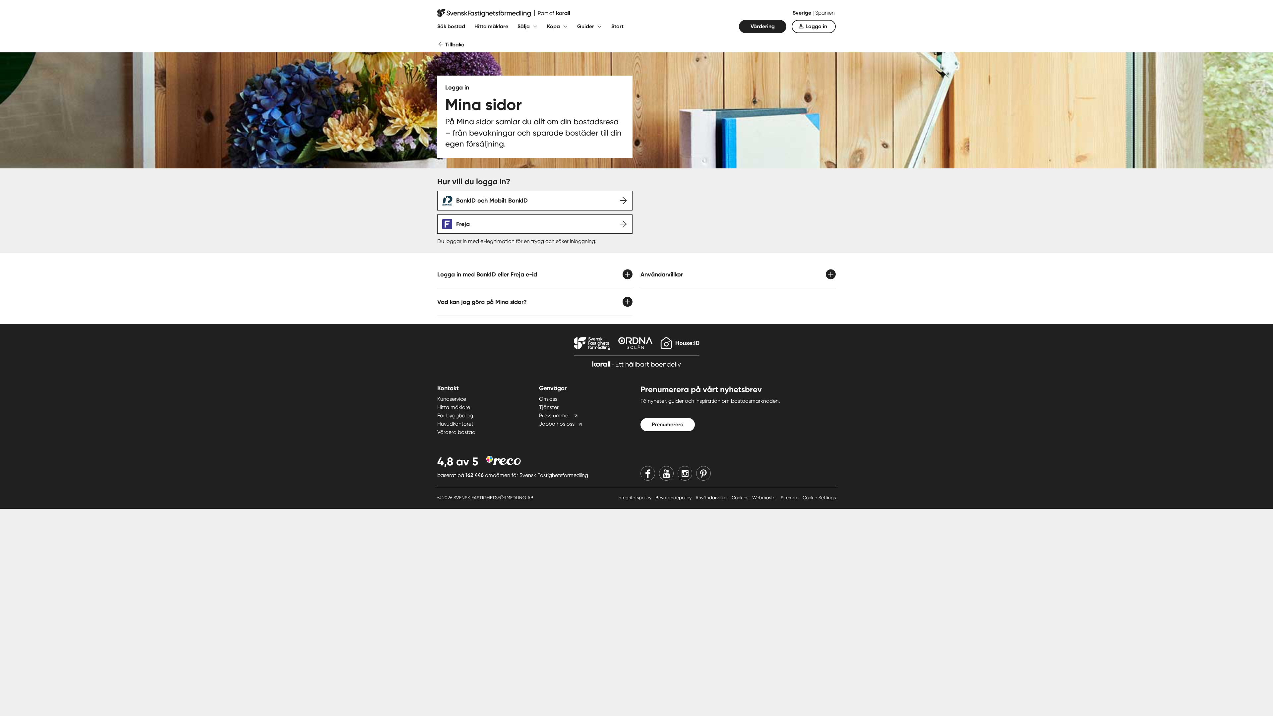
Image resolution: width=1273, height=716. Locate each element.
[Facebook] (647, 473)
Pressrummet (554, 415)
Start (617, 26)
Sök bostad (451, 26)
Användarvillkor (712, 497)
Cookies (741, 497)
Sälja (523, 26)
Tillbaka (454, 44)
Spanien (825, 13)
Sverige (803, 13)
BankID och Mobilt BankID (492, 200)
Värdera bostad (456, 432)
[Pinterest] (703, 473)
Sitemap (790, 497)
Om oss (548, 399)
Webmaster (765, 497)
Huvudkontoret (455, 424)
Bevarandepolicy (674, 497)
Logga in (816, 26)
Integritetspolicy (635, 497)
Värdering (763, 26)
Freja (463, 224)
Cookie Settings (819, 497)
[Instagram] (685, 473)
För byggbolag (455, 415)
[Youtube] (666, 473)
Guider (585, 26)
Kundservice (451, 399)
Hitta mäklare (491, 26)
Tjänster (549, 407)
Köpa (553, 26)
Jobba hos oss (557, 424)
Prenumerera (668, 424)
